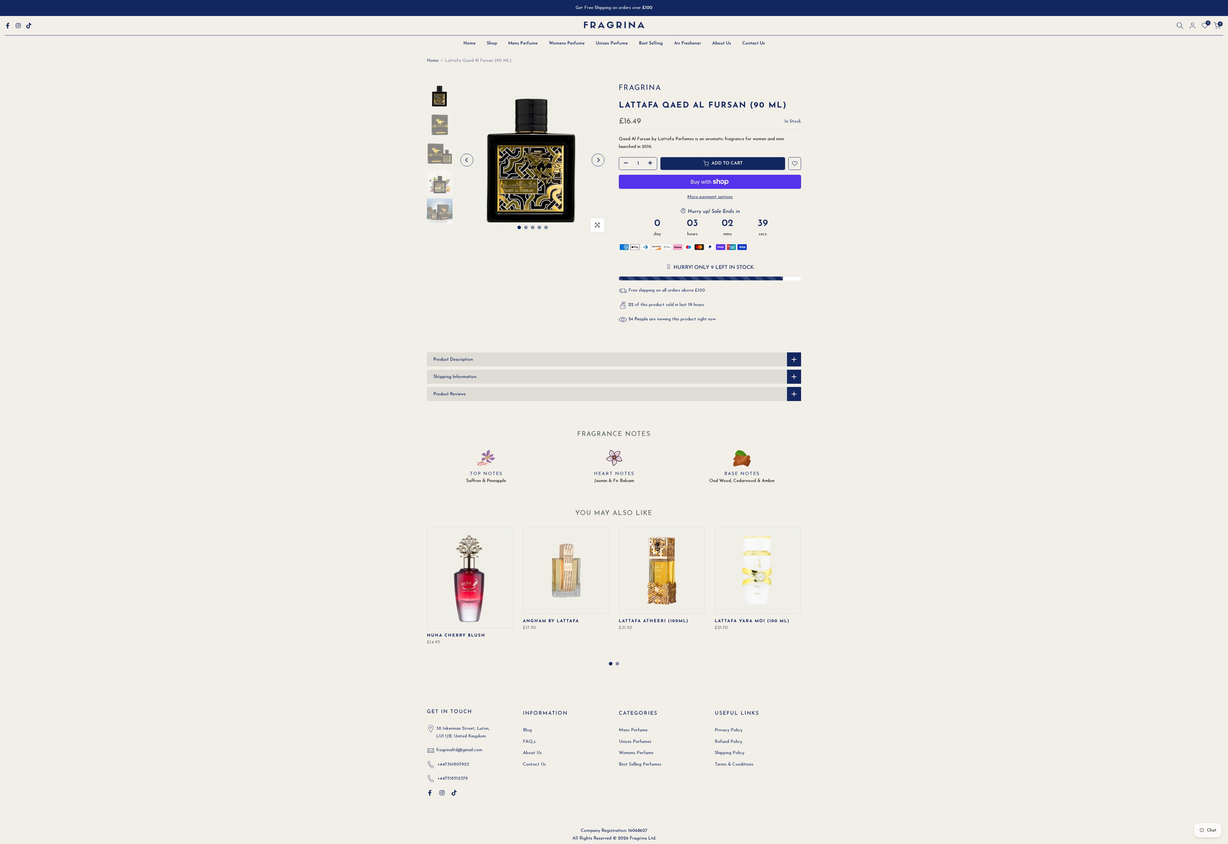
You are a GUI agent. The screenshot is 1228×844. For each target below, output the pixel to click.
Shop (492, 43)
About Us (721, 43)
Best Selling (651, 43)
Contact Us (753, 43)
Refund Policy (728, 741)
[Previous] (466, 160)
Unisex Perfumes (635, 741)
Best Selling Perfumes (640, 764)
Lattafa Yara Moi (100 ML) (752, 621)
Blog (527, 730)
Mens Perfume (523, 43)
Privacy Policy (729, 730)
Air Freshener (687, 43)
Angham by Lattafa (551, 621)
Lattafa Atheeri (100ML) (654, 621)
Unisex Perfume (612, 43)
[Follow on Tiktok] (29, 25)
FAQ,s (529, 741)
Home (469, 43)
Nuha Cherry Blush (456, 636)
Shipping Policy (729, 753)
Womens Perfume (567, 43)
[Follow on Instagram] (18, 25)
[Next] (598, 160)
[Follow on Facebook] (8, 25)
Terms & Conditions (734, 764)
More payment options (710, 197)
